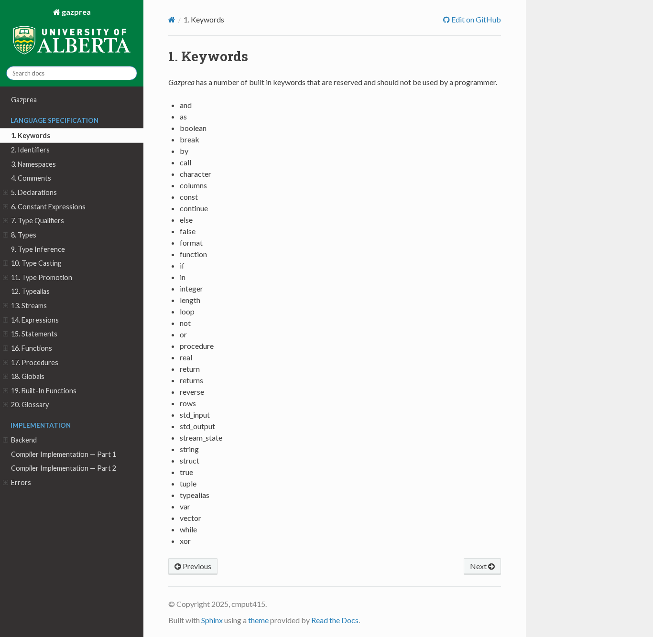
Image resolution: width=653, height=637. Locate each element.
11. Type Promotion (41, 277)
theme (258, 620)
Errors (21, 482)
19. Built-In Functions (43, 391)
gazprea (75, 11)
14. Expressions (35, 320)
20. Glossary (30, 404)
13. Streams (29, 306)
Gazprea (24, 100)
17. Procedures (34, 362)
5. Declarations (34, 192)
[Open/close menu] (5, 192)
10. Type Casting (36, 263)
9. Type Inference (38, 249)
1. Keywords (30, 135)
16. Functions (31, 348)
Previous (196, 566)
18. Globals (27, 376)
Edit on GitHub (475, 19)
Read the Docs (335, 620)
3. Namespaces (33, 164)
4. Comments (31, 178)
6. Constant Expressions (48, 207)
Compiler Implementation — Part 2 (63, 468)
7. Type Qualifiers (37, 220)
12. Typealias (30, 291)
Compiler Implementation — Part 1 (63, 454)
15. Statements (34, 334)
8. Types (23, 235)
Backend (24, 440)
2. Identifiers (30, 150)
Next (479, 566)
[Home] (171, 19)
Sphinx (212, 620)
